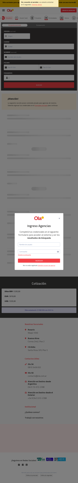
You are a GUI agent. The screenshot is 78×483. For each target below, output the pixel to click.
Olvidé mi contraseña (24, 255)
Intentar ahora (37, 4)
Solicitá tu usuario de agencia (46, 265)
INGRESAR (39, 260)
